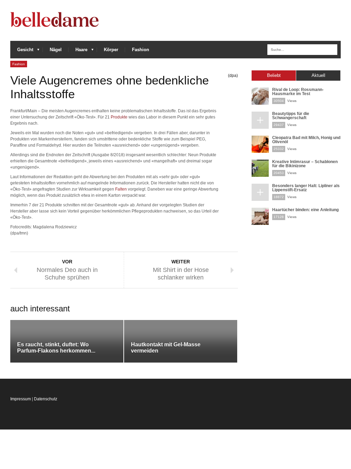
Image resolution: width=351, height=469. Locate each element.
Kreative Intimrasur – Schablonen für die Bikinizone (305, 163)
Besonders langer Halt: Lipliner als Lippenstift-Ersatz (306, 187)
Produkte (119, 117)
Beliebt (274, 75)
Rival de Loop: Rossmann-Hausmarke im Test (298, 91)
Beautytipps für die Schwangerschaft (290, 115)
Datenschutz (45, 399)
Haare (78, 51)
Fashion (140, 49)
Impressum (20, 399)
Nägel (56, 49)
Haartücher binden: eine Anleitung (305, 209)
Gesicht (21, 51)
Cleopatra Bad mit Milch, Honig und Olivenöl (306, 139)
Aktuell (318, 75)
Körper (111, 49)
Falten (121, 189)
